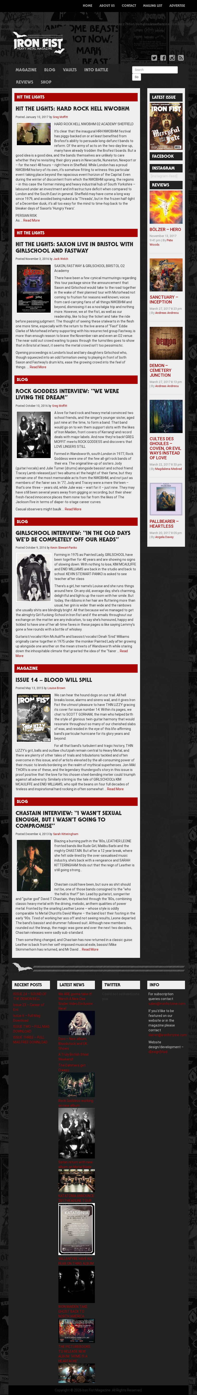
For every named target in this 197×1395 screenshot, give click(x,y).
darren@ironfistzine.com (167, 1035)
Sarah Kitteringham (65, 834)
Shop (46, 82)
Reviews (24, 82)
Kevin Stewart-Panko (63, 547)
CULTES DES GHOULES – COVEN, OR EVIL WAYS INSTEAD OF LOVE (165, 448)
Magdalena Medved (168, 469)
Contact (129, 6)
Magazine (26, 70)
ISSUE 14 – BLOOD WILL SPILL (54, 681)
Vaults (70, 70)
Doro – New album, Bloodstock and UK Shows (72, 1043)
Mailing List (152, 6)
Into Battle (96, 70)
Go (136, 77)
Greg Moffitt (60, 117)
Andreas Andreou (167, 313)
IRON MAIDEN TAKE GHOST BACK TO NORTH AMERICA (72, 1311)
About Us (107, 6)
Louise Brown (56, 688)
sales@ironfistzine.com (166, 1004)
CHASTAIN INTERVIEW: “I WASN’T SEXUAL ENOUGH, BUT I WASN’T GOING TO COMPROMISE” (69, 820)
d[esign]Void (157, 1052)
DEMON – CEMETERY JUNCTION (161, 370)
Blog (49, 70)
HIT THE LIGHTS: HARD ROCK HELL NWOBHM (72, 109)
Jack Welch (60, 259)
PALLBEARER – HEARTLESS (164, 524)
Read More (31, 220)
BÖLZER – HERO (165, 229)
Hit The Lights (30, 97)
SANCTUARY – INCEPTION (164, 299)
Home (87, 6)
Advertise (177, 6)
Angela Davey (164, 537)
